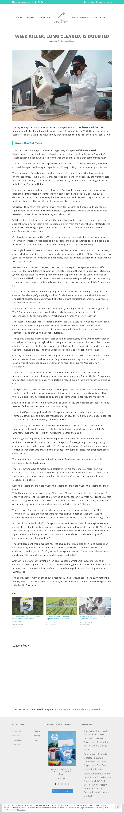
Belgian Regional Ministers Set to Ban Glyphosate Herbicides (94, 617)
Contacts (99, 2)
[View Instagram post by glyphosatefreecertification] (73, 763)
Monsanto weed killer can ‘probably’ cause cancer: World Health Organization (26, 618)
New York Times (33, 143)
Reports (97, 17)
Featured (64, 41)
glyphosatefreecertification (61, 733)
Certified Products (81, 17)
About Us (91, 2)
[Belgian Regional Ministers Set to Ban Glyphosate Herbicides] (95, 606)
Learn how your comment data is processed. (77, 709)
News (105, 17)
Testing (30, 17)
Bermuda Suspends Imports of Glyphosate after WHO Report (58, 617)
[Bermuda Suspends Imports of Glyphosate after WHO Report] (61, 606)
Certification (43, 17)
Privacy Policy (21, 810)
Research (20, 17)
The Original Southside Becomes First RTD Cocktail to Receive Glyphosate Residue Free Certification (97, 738)
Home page (17, 731)
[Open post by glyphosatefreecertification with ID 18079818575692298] (62, 748)
